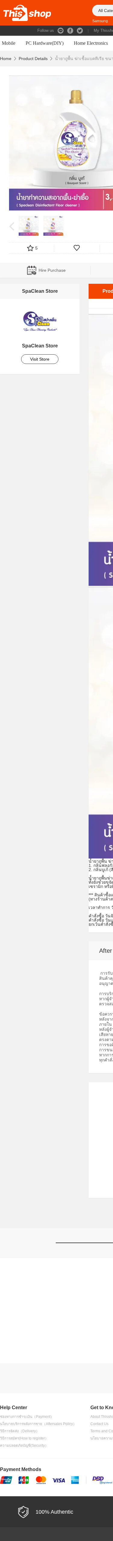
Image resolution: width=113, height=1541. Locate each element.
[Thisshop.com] (27, 13)
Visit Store (39, 359)
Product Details (33, 58)
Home (5, 58)
